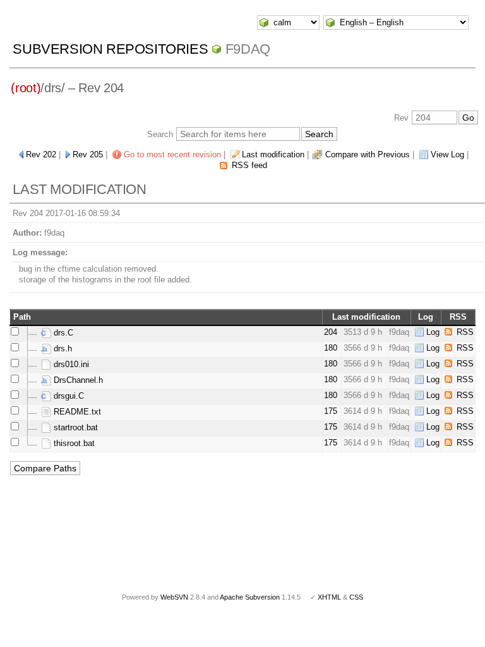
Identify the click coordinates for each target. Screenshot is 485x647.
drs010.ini (70, 364)
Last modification (273, 154)
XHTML (329, 597)
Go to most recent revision (172, 154)
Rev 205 (88, 154)
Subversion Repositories (110, 49)
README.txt (76, 411)
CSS (356, 597)
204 (330, 332)
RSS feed (249, 165)
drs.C (62, 332)
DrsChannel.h (77, 380)
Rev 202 (41, 154)
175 (330, 411)
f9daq (247, 49)
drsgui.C (67, 396)
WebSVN (174, 597)
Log (433, 332)
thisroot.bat (73, 443)
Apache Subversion (250, 597)
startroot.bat (74, 427)
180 (330, 348)
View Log (447, 154)
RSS (465, 332)
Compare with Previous (367, 154)
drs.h (61, 348)
